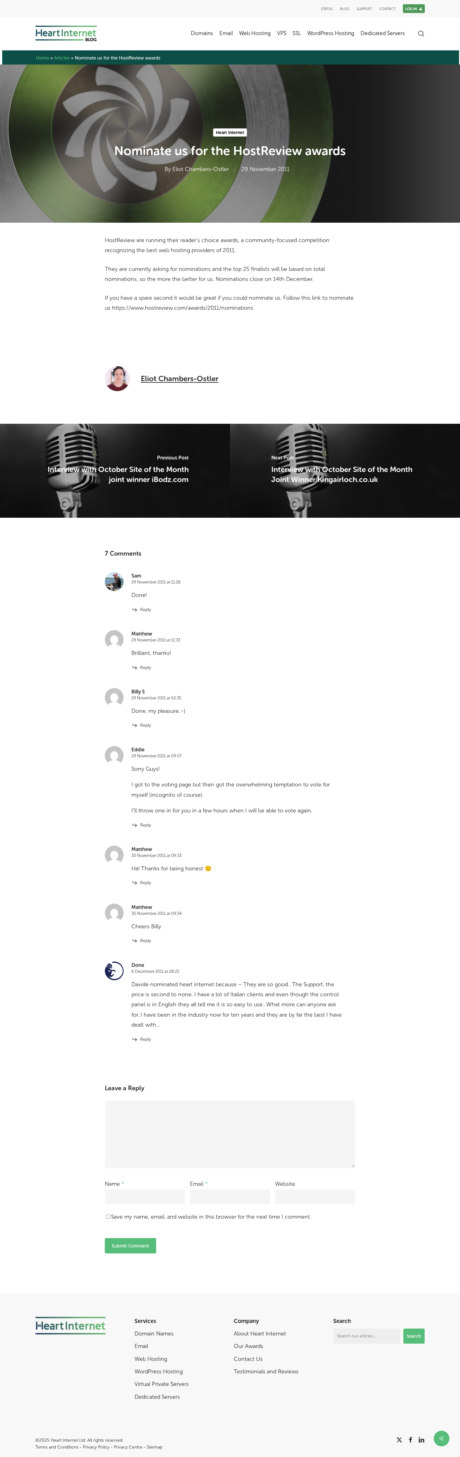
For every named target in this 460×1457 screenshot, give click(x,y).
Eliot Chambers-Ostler (200, 169)
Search (414, 1336)
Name (114, 1183)
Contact (387, 9)
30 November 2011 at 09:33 (156, 855)
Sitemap (154, 1447)
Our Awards (248, 1346)
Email (199, 1183)
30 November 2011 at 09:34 (156, 913)
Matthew (141, 634)
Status (327, 9)
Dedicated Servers (157, 1396)
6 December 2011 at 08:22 (155, 971)
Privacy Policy (96, 1447)
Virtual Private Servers (162, 1384)
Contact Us (248, 1359)
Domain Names (154, 1333)
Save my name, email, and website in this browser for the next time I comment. (211, 1216)
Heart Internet (230, 132)
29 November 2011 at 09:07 (156, 756)
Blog (344, 9)
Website (285, 1183)
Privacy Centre (128, 1447)
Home (42, 58)
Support (364, 9)
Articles (62, 58)
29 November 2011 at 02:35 (156, 698)
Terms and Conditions (57, 1447)
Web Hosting (151, 1359)
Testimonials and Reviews (266, 1371)
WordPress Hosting (159, 1371)
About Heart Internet (260, 1333)
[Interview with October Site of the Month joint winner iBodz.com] (115, 471)
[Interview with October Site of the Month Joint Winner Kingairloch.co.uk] (345, 471)
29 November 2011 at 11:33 (155, 640)
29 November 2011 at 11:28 (156, 582)
